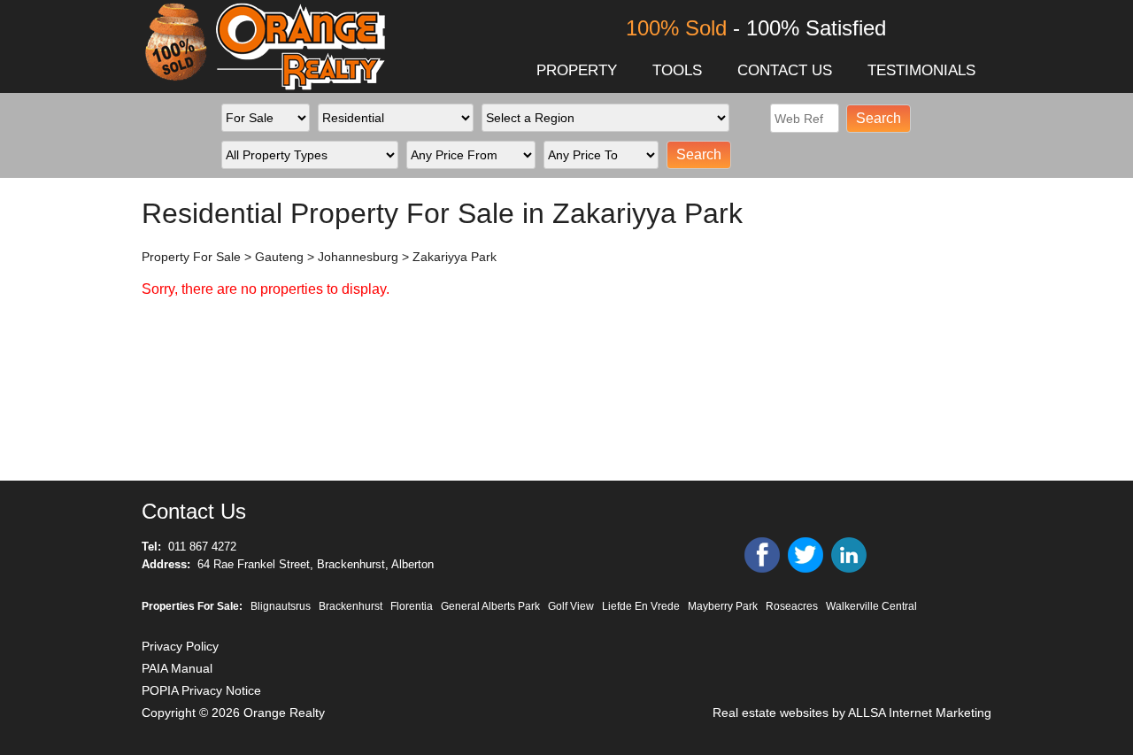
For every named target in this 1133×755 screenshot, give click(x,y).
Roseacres (792, 606)
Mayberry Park (723, 606)
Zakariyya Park (454, 257)
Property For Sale (191, 257)
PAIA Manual (177, 668)
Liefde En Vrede (641, 606)
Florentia (411, 606)
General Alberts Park (490, 606)
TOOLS (677, 70)
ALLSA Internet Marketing (919, 712)
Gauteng (279, 257)
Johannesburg (358, 257)
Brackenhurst (350, 606)
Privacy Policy (180, 646)
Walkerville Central (871, 606)
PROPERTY (576, 70)
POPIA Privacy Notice (201, 690)
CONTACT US (784, 70)
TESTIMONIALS (921, 70)
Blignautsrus (280, 606)
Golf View (571, 606)
